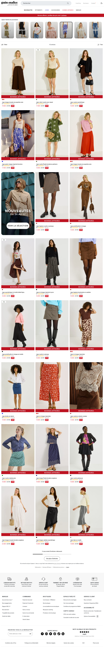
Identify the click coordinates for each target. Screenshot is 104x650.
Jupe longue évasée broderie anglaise (13, 540)
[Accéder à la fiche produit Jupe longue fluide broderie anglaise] (52, 449)
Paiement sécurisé (27, 600)
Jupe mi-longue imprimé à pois (45, 292)
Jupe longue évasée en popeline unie (12, 102)
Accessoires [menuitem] (56, 10)
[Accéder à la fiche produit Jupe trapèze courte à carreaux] (52, 197)
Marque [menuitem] (78, 10)
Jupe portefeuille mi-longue (78, 226)
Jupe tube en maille (75, 540)
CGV (83, 643)
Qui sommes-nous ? (7, 600)
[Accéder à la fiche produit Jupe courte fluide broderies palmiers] (52, 135)
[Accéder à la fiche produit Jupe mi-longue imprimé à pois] (52, 263)
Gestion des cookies (69, 643)
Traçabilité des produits (8, 613)
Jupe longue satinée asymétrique (45, 540)
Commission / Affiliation (49, 600)
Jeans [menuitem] (47, 10)
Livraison (25, 606)
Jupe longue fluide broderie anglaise (46, 478)
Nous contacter (88, 600)
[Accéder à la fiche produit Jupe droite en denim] (17, 387)
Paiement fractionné (28, 603)
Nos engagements (7, 603)
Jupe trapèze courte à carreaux (45, 226)
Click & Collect (26, 619)
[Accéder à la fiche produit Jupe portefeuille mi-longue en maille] (17, 325)
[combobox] (46, 3)
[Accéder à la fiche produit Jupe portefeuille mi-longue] (86, 197)
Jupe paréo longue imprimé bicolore (12, 164)
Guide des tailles (6, 616)
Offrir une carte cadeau (69, 614)
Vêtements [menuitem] (38, 10)
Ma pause (48, 609)
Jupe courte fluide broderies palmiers (46, 164)
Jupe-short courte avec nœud (44, 102)
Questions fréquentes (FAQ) (91, 603)
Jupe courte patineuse (76, 478)
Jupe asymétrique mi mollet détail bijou (13, 292)
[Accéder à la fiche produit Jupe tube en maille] (86, 511)
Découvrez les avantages (69, 600)
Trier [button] (101, 44)
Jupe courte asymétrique (77, 102)
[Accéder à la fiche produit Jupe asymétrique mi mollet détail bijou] (17, 263)
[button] (32, 50)
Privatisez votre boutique (49, 613)
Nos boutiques (46, 603)
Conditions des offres (10, 643)
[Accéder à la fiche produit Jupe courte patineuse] (86, 449)
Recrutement (5, 609)
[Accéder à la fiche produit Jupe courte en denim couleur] (86, 387)
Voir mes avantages (68, 603)
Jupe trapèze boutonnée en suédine (80, 292)
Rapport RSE (5, 606)
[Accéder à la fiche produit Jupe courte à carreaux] (52, 325)
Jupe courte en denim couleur (78, 416)
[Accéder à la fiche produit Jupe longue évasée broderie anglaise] (17, 511)
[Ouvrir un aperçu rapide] (32, 50)
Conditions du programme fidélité (72, 606)
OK (30, 634)
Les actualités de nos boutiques (51, 606)
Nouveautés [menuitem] (28, 10)
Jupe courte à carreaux (42, 354)
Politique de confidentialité (31, 643)
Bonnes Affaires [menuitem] (68, 10)
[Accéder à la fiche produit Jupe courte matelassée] (17, 449)
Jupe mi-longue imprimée (77, 354)
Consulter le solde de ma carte (71, 617)
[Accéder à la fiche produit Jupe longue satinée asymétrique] (52, 511)
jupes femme (57, 563)
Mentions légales (51, 643)
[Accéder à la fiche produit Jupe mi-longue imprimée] (86, 325)
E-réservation (26, 616)
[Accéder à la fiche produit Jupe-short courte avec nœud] (52, 73)
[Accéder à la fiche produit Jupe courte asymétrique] (86, 73)
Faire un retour (26, 609)
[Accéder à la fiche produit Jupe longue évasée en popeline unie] (17, 73)
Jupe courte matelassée (9, 478)
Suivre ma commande (28, 613)
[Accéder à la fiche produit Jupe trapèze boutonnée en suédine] (86, 263)
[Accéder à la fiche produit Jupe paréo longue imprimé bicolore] (17, 135)
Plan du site (96, 643)
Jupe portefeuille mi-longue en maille (12, 354)
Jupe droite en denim (8, 416)
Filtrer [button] (5, 44)
